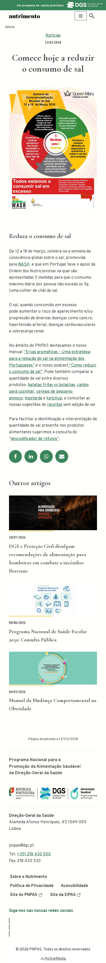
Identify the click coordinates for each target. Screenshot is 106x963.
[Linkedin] (30, 456)
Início (9, 27)
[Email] (61, 456)
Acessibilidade (74, 886)
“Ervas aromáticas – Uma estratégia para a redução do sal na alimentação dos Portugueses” (49, 359)
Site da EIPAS (63, 894)
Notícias (53, 35)
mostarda (33, 398)
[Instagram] (9, 927)
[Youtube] (9, 934)
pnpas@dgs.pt (21, 845)
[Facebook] (15, 456)
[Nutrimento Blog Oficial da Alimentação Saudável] (24, 16)
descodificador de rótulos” (35, 439)
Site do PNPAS (23, 894)
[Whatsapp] (46, 456)
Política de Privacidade (32, 886)
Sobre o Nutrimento (28, 877)
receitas (54, 404)
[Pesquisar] (91, 15)
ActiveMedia (55, 958)
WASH (24, 264)
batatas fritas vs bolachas (51, 385)
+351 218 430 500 (34, 854)
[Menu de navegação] (81, 16)
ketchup (54, 398)
